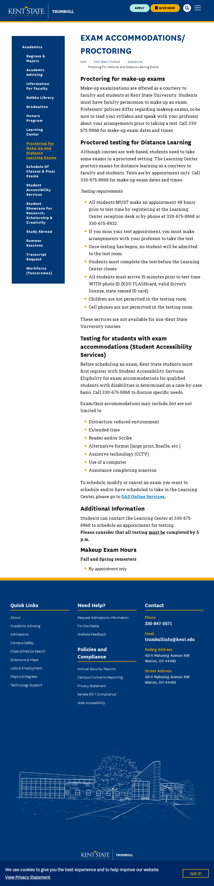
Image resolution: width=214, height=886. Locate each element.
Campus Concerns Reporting (100, 677)
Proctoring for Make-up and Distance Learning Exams (41, 150)
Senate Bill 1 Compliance (97, 694)
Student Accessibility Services (38, 189)
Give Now (166, 7)
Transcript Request (36, 256)
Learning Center (34, 131)
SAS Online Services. (143, 496)
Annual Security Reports (97, 668)
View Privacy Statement (27, 876)
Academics (32, 46)
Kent (83, 61)
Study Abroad (39, 231)
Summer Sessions (34, 242)
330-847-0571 (158, 623)
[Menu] (197, 8)
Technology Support (26, 685)
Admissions (19, 634)
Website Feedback (92, 634)
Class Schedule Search (28, 651)
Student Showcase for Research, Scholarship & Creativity (39, 212)
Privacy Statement (92, 685)
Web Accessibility (91, 702)
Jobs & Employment (26, 668)
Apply (139, 7)
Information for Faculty (37, 85)
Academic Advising (35, 72)
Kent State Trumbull (107, 61)
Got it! (195, 873)
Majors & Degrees (23, 676)
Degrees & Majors (35, 58)
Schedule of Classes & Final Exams (40, 171)
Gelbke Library (40, 97)
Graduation (37, 106)
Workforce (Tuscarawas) (39, 270)
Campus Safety (22, 642)
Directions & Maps (24, 659)
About (15, 617)
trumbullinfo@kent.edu (170, 639)
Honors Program (34, 118)
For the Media (88, 625)
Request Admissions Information (103, 617)
